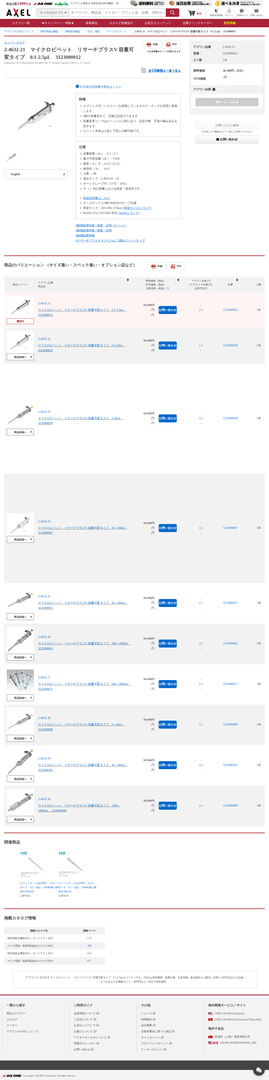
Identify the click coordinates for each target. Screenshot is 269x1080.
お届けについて (83, 1031)
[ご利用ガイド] (241, 13)
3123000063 (230, 643)
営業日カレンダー (85, 1043)
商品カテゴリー (16, 1013)
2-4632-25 (44, 596)
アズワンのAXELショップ (19, 31)
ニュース (146, 1013)
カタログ (12, 1019)
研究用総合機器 (49, 31)
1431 (89, 953)
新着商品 (92, 23)
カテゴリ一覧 (21, 23)
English (15, 174)
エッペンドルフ (14, 42)
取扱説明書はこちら (96, 198)
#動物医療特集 (85, 235)
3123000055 (230, 602)
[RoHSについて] (128, 213)
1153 (89, 938)
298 (89, 945)
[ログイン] (229, 13)
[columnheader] (83, 285)
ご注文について (83, 1019)
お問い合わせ (228, 139)
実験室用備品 (72, 31)
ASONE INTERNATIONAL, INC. (238, 1042)
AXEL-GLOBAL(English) (229, 1013)
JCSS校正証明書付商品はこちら (100, 86)
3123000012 (230, 309)
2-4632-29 (44, 758)
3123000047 (230, 527)
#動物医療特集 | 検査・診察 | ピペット (101, 225)
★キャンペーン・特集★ (58, 23)
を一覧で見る (164, 70)
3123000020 (230, 345)
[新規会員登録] (216, 13)
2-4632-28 (44, 718)
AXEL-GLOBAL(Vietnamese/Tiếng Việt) (238, 1019)
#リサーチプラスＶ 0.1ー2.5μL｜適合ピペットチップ (110, 240)
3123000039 (230, 418)
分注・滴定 (93, 31)
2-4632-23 (44, 411)
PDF (174, 44)
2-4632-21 (44, 303)
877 (89, 960)
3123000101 (230, 765)
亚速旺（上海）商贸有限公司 (232, 1036)
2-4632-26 (44, 637)
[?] (213, 89)
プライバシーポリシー (154, 1043)
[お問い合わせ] (256, 13)
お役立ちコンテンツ (158, 23)
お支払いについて (85, 1025)
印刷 (155, 44)
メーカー (12, 1025)
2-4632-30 (44, 799)
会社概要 (146, 1025)
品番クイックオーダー (197, 23)
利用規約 (146, 1019)
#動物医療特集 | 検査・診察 (94, 230)
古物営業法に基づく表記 (156, 1031)
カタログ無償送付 (121, 23)
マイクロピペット (117, 31)
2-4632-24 (44, 521)
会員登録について (85, 1013)
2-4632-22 (44, 338)
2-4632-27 (44, 677)
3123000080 (230, 805)
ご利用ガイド (83, 1005)
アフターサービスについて (90, 1037)
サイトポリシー (150, 1037)
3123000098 (230, 724)
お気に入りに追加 (227, 125)
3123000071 (230, 684)
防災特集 (230, 23)
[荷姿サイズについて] (137, 208)
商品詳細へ (20, 357)
